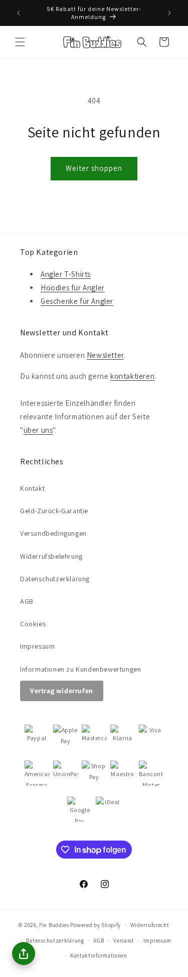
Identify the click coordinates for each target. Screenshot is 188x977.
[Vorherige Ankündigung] (19, 13)
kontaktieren (132, 376)
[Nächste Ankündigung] (169, 13)
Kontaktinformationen (98, 955)
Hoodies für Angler (73, 287)
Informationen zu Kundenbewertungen (80, 669)
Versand (123, 940)
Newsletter (105, 355)
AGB (27, 601)
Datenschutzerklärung (55, 578)
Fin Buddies (54, 925)
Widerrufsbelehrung (51, 556)
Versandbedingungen (53, 533)
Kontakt (32, 488)
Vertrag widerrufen (61, 690)
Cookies (33, 623)
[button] (20, 42)
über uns (38, 430)
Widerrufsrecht (149, 925)
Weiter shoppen (94, 168)
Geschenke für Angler (77, 301)
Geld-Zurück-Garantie (54, 510)
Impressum (37, 646)
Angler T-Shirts (66, 274)
